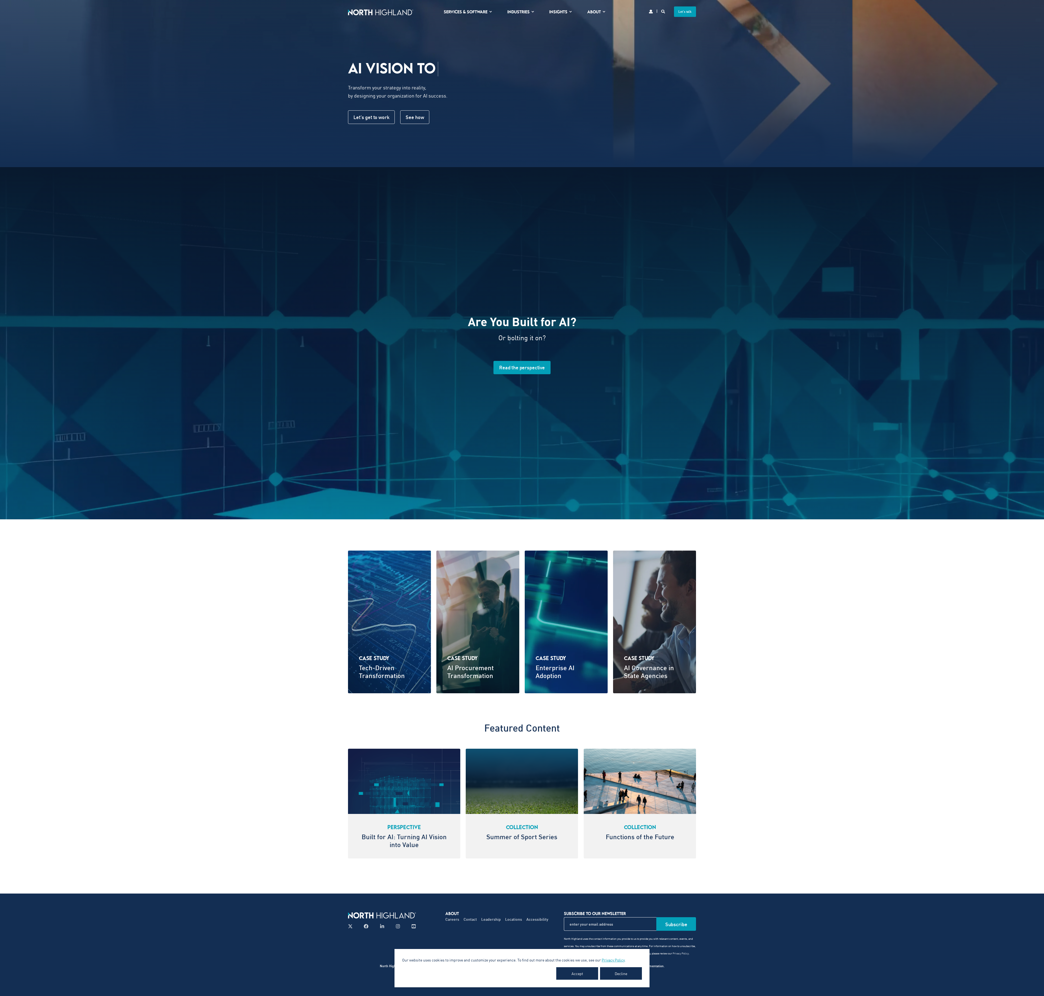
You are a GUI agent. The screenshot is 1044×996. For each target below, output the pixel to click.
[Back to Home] (380, 11)
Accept (577, 973)
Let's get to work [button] (371, 117)
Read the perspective (522, 367)
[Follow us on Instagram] (397, 926)
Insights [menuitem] (558, 11)
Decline (621, 973)
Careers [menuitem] (452, 919)
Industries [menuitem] (518, 11)
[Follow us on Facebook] (366, 926)
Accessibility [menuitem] (537, 919)
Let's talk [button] (685, 12)
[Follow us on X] (352, 926)
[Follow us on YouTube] (412, 926)
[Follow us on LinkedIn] (382, 926)
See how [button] (415, 117)
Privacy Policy (613, 960)
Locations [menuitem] (513, 919)
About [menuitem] (594, 11)
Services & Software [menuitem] (465, 11)
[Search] (663, 11)
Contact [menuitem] (470, 919)
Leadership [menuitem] (491, 919)
